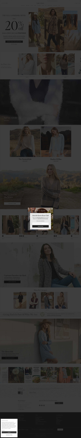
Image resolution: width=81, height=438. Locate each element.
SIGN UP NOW (40, 226)
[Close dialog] (52, 208)
